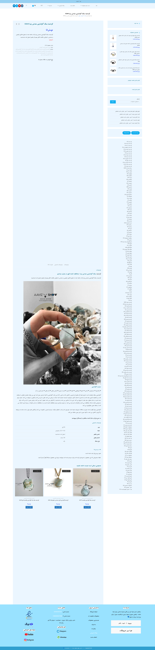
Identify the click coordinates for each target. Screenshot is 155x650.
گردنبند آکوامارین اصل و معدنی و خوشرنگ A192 (58, 500)
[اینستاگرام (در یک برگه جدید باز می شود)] (22, 5)
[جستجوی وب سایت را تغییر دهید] (26, 6)
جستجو (138, 99)
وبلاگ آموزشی (93, 633)
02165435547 (58, 612)
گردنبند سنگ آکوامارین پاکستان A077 (87, 500)
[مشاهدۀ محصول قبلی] (19, 24)
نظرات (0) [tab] (50, 265)
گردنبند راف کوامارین (46, 53)
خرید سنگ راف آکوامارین (22, 49)
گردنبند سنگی (81, 16)
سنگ (94, 395)
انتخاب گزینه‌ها (86, 557)
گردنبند (98, 274)
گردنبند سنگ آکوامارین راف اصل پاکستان (26, 53)
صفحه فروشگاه (126, 132)
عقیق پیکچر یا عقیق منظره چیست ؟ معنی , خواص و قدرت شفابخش (127, 111)
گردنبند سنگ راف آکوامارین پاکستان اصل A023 (29, 500)
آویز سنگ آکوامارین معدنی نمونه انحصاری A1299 (58, 550)
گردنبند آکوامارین (42, 47)
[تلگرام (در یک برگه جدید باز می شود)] (14, 5)
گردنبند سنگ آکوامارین (38, 53)
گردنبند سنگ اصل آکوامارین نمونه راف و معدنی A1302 (29, 550)
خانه (85, 16)
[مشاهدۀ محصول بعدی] (16, 24)
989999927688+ (57, 616)
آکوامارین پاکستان (43, 49)
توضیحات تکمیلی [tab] (58, 265)
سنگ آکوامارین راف (43, 51)
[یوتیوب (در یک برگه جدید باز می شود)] (19, 5)
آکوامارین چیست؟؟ (36, 49)
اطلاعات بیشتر (87, 507)
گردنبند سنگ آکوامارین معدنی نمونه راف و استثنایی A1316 (86, 591)
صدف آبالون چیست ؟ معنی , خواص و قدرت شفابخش (130, 117)
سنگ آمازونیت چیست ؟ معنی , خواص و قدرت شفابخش (130, 123)
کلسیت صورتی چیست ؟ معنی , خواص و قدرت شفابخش (130, 114)
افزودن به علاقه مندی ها (44, 60)
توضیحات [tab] (66, 265)
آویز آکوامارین (30, 49)
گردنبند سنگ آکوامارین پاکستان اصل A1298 (87, 550)
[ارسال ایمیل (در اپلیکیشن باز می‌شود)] (16, 5)
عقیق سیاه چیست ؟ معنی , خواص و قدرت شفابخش (130, 120)
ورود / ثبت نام (135, 132)
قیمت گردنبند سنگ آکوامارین (35, 51)
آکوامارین (48, 49)
